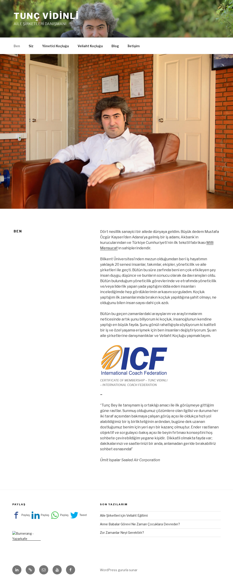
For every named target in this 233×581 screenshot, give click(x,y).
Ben (17, 46)
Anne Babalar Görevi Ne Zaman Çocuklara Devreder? (140, 524)
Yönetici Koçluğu (55, 46)
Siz (31, 46)
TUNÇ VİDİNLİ (46, 16)
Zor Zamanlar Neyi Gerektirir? (122, 532)
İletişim (134, 46)
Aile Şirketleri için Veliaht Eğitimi (124, 515)
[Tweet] (78, 515)
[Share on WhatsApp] (59, 515)
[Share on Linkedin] (40, 515)
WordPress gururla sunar (118, 570)
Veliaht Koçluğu (90, 46)
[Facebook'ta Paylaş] (21, 515)
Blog (115, 46)
